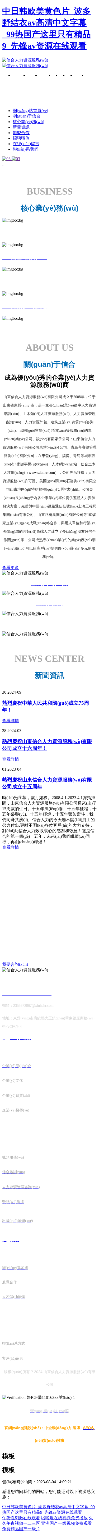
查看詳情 (10, 720)
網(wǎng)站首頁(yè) (30, 110)
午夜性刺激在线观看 (21, 1518)
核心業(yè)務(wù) (46, 80)
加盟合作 (21, 132)
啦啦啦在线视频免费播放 (64, 1518)
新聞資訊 (21, 127)
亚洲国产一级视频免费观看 (66, 1523)
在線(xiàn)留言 (79, 80)
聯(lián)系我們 (90, 83)
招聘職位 (21, 138)
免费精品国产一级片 (21, 1529)
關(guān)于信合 (33, 83)
